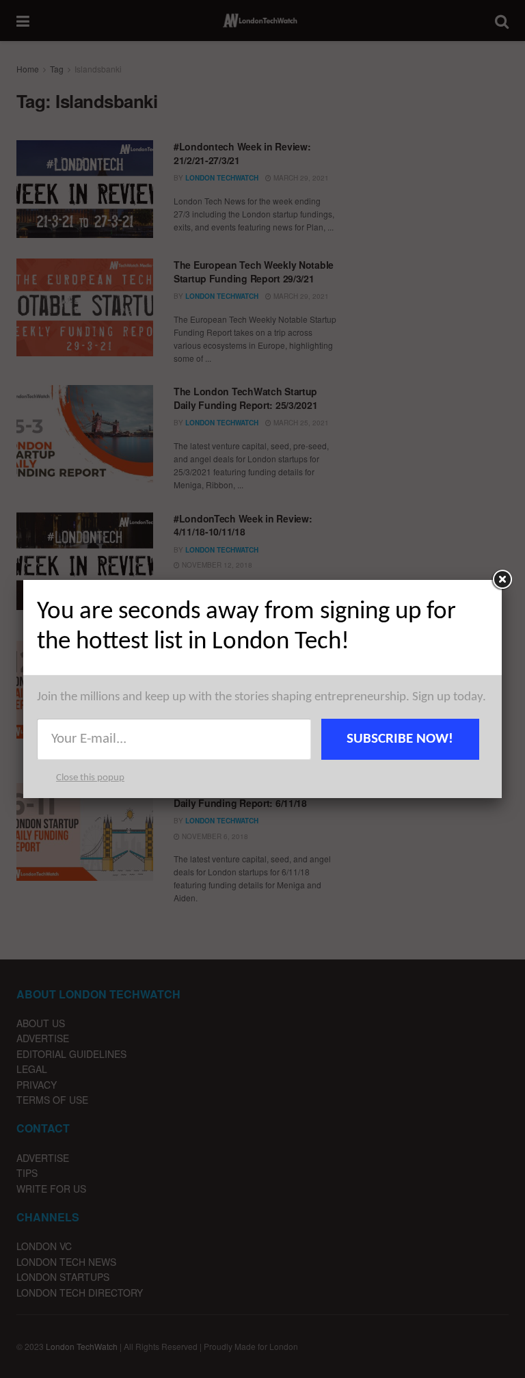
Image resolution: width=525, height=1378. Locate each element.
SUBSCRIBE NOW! (400, 739)
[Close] (501, 580)
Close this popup (90, 778)
